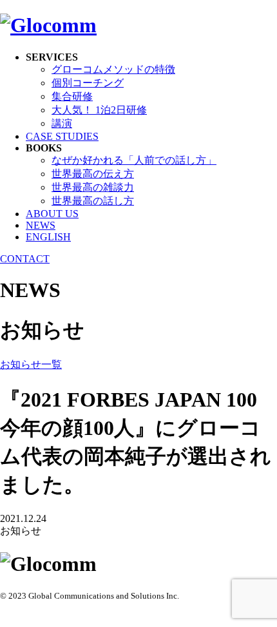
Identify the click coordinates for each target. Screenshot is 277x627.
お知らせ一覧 (31, 364)
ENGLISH (48, 236)
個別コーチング (88, 82)
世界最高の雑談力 (93, 187)
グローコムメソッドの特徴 (113, 69)
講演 (62, 123)
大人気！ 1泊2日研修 (99, 109)
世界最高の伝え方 (93, 173)
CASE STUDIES (62, 136)
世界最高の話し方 (93, 200)
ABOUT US (52, 213)
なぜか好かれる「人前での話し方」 (134, 160)
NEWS (40, 225)
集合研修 (72, 96)
